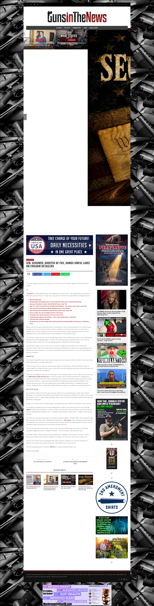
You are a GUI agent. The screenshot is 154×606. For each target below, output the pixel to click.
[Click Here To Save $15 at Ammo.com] (111, 458)
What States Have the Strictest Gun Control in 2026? (39, 44)
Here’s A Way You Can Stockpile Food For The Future (46, 313)
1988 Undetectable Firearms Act (38, 376)
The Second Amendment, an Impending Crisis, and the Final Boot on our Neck (85, 488)
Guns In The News (33, 269)
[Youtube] (37, 4)
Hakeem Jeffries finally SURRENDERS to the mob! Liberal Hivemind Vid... (110, 365)
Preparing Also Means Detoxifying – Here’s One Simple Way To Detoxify (53, 317)
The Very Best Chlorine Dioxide (39, 319)
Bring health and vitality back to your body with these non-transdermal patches (56, 302)
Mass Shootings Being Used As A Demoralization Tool (33, 487)
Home (27, 256)
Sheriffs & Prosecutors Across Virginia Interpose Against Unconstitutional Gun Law (51, 488)
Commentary (39, 40)
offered (52, 447)
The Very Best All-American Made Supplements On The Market (50, 308)
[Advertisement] (77, 221)
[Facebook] (27, 4)
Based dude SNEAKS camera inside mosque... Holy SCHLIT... (109, 339)
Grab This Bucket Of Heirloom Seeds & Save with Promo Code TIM (51, 310)
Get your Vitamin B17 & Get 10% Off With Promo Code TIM (48, 304)
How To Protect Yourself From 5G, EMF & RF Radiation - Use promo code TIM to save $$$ (58, 306)
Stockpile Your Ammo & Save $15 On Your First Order (46, 315)
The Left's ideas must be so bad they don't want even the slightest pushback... (111, 391)
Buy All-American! (35, 300)
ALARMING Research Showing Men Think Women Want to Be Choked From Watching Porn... (111, 313)
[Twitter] (34, 4)
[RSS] (31, 4)
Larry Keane (35, 451)
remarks (30, 293)
